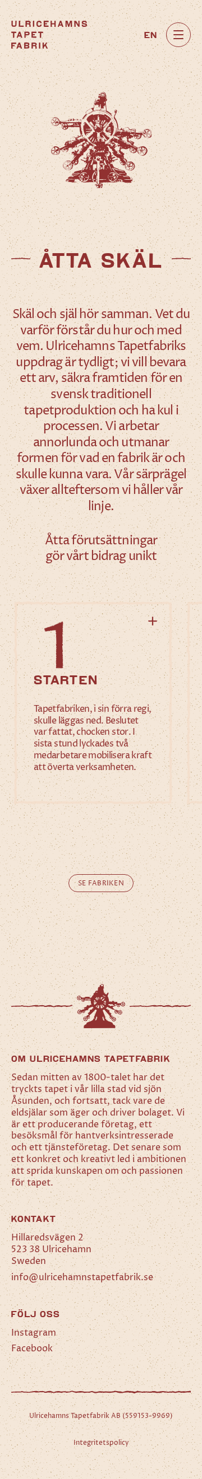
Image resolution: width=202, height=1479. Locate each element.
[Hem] (49, 35)
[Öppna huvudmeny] (178, 34)
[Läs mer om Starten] (93, 703)
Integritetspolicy (101, 1443)
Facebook (32, 1348)
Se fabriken (101, 883)
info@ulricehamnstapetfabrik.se (82, 1277)
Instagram (33, 1333)
